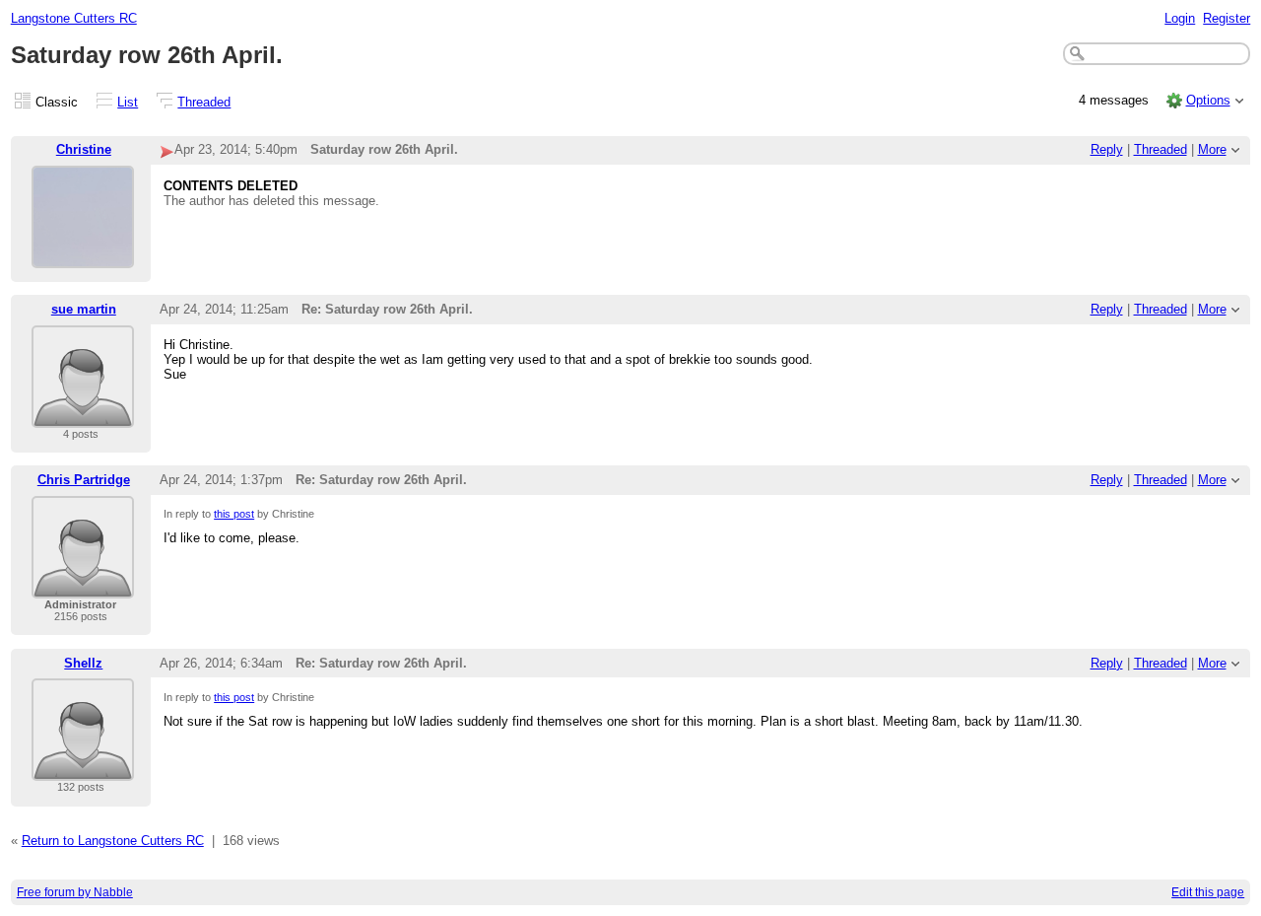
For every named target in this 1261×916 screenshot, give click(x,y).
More (1212, 149)
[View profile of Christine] (83, 255)
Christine (83, 149)
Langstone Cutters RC (74, 18)
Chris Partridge (83, 479)
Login (1179, 18)
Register (1226, 18)
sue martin (83, 309)
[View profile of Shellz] (83, 768)
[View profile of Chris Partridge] (83, 586)
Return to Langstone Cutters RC (113, 840)
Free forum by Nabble (75, 892)
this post (234, 514)
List (127, 102)
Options (1208, 100)
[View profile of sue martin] (83, 415)
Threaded (204, 102)
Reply (1107, 149)
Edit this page (1207, 892)
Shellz (83, 663)
